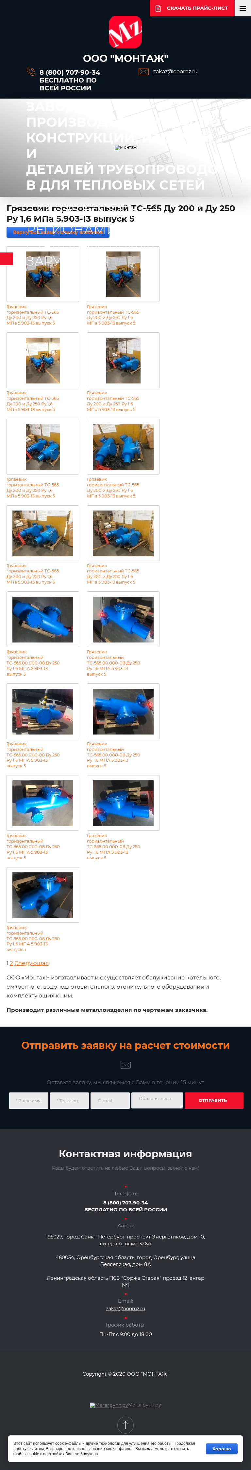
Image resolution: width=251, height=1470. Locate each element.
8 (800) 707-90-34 (70, 72)
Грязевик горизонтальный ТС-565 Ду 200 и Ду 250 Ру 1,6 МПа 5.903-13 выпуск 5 (33, 315)
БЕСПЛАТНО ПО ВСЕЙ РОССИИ (68, 84)
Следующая (31, 963)
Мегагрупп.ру (144, 1405)
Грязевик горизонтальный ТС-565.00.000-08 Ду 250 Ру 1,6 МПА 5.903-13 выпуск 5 (33, 663)
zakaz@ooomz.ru (175, 71)
